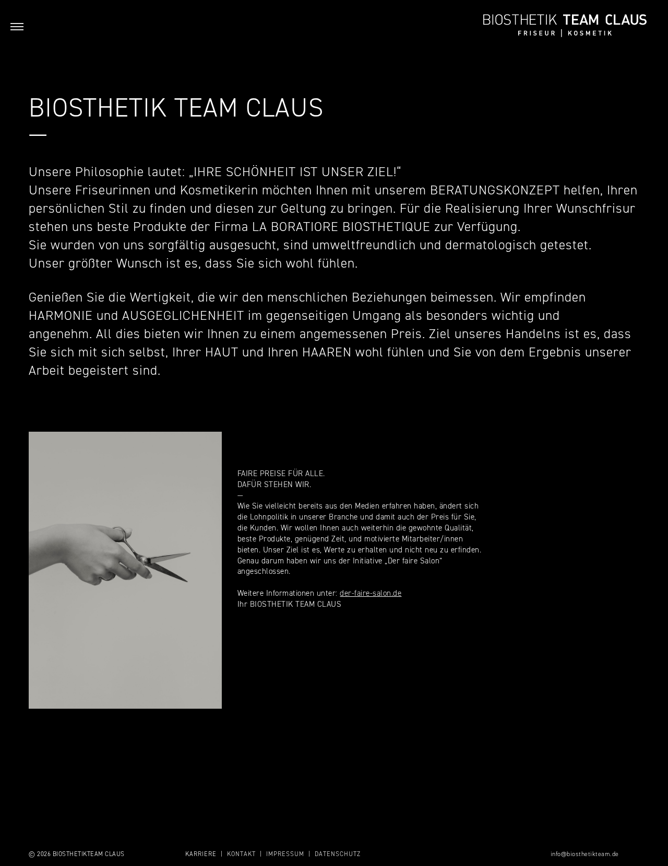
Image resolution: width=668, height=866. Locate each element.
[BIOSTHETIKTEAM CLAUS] (565, 26)
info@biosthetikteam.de (585, 854)
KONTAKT (241, 854)
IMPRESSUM (285, 854)
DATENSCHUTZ (338, 854)
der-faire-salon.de (370, 593)
